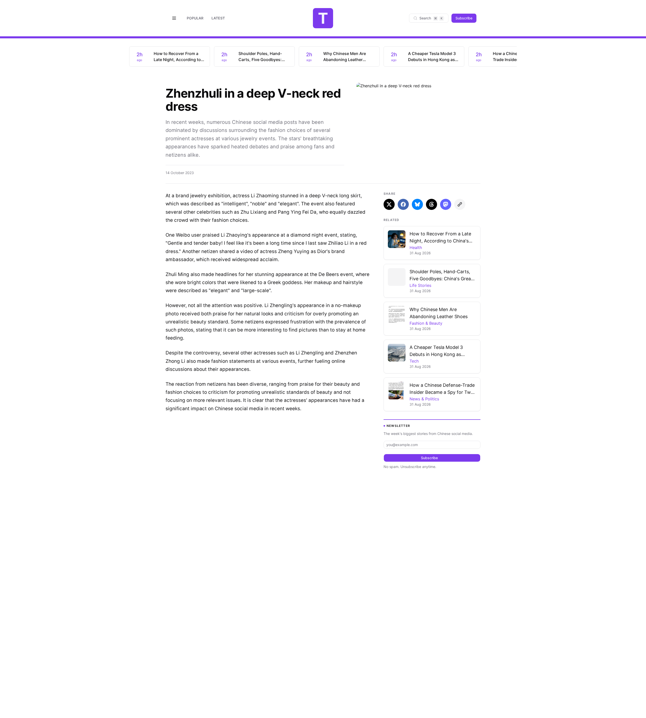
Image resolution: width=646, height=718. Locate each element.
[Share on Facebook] (403, 204)
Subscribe (463, 18)
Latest (218, 18)
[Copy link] (459, 204)
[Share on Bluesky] (417, 204)
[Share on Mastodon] (445, 204)
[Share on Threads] (431, 204)
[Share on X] (389, 204)
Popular (195, 18)
